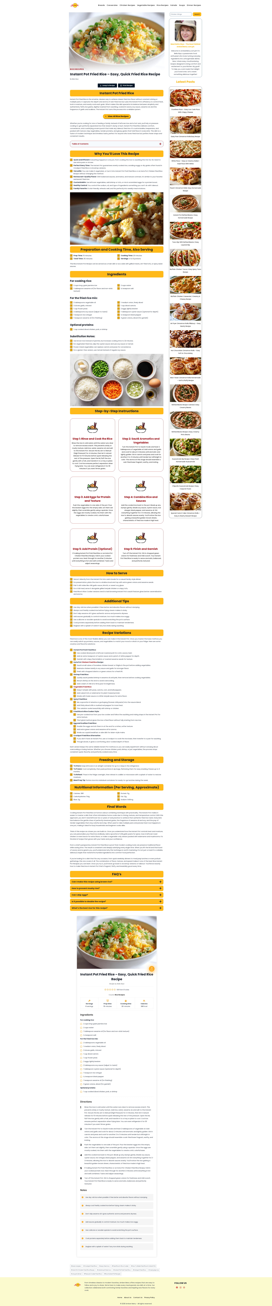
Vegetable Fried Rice (82, 687)
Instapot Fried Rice (139, 1270)
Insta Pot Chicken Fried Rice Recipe (82, 1270)
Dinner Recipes (194, 5)
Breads (101, 5)
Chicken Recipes (127, 5)
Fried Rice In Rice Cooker (120, 1266)
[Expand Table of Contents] (160, 144)
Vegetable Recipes (146, 5)
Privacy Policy (149, 1297)
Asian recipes (76, 1266)
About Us (127, 1297)
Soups (182, 5)
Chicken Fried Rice (89, 662)
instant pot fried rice (104, 1270)
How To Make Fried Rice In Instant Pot (143, 1266)
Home (119, 1297)
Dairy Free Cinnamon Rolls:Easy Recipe (185, 136)
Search (197, 14)
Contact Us (137, 1297)
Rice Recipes (163, 5)
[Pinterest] (184, 1287)
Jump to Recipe (108, 85)
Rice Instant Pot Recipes (112, 1274)
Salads (173, 5)
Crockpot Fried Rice (90, 1266)
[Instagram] (180, 1287)
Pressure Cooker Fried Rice (93, 1274)
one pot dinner (76, 1274)
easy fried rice (104, 1266)
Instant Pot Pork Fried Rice (121, 1270)
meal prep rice (153, 1270)
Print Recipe (128, 85)
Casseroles (112, 5)
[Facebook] (177, 1287)
